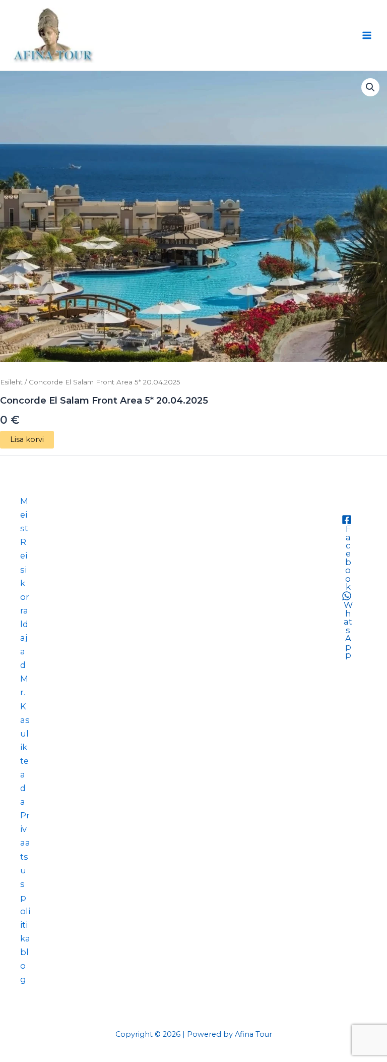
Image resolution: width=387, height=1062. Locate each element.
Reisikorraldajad (24, 603)
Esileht (11, 382)
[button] (370, 87)
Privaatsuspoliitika (25, 876)
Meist (24, 514)
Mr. (24, 685)
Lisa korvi (27, 439)
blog (24, 965)
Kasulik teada (25, 754)
